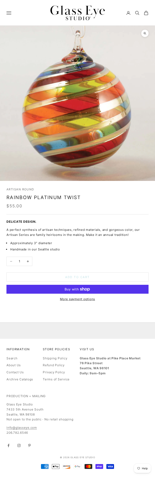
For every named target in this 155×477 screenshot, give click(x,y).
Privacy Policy (54, 372)
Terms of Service (56, 379)
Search (12, 358)
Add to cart (77, 277)
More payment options (77, 299)
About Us (13, 365)
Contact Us (15, 372)
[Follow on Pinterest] (29, 445)
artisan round (20, 189)
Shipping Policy (55, 358)
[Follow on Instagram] (19, 445)
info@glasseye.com (21, 428)
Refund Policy (54, 365)
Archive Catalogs (19, 379)
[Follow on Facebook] (8, 445)
